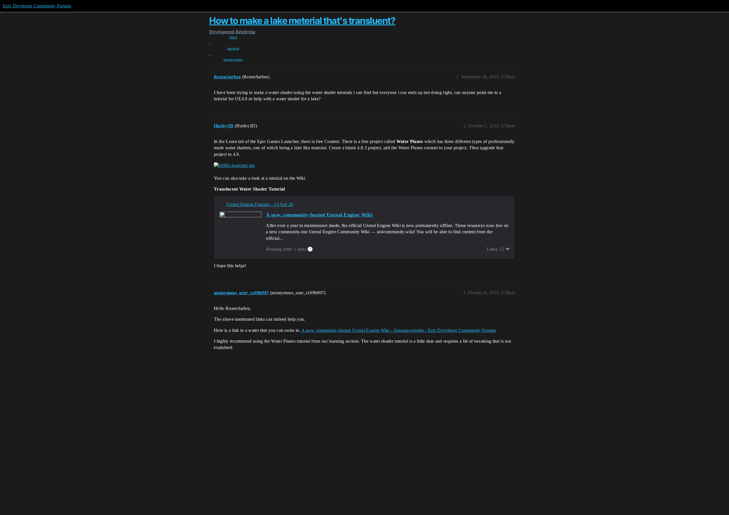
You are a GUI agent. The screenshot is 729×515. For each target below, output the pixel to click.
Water (233, 37)
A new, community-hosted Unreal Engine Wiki (319, 215)
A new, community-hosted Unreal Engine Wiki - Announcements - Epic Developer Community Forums (398, 330)
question (233, 48)
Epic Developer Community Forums (37, 5)
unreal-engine (233, 60)
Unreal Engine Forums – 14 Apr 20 (259, 204)
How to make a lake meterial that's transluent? (302, 20)
